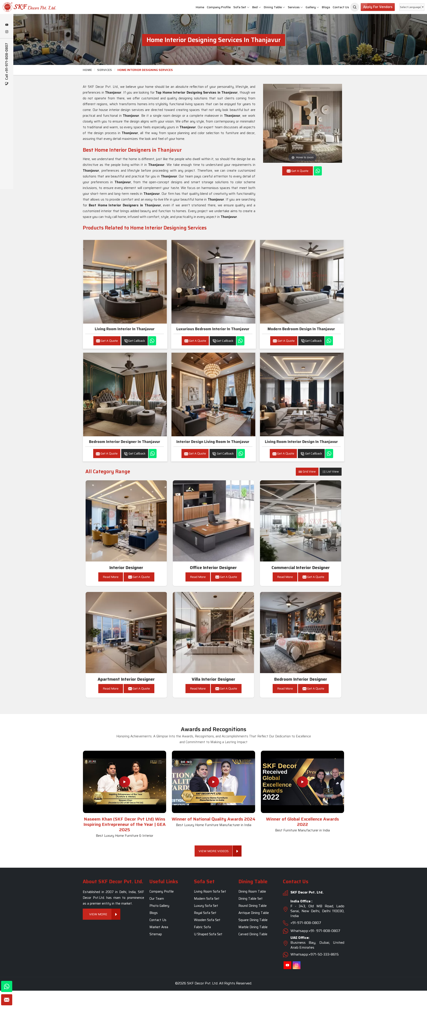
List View (332, 471)
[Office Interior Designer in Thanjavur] (213, 521)
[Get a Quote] (6, 999)
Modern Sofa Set (207, 898)
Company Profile (219, 7)
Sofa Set (239, 7)
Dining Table (273, 7)
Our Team (156, 898)
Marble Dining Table (253, 927)
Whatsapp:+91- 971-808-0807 (315, 931)
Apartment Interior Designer (126, 679)
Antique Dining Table (253, 912)
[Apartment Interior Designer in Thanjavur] (126, 632)
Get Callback (136, 340)
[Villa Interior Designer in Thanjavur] (213, 632)
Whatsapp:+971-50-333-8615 (314, 954)
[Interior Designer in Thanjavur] (126, 521)
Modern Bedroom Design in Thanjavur (301, 329)
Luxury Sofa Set (206, 905)
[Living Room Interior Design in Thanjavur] (302, 394)
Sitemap (155, 934)
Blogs (326, 7)
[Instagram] (6, 32)
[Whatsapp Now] (318, 170)
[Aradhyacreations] (354, 7)
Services (294, 7)
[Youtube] (6, 25)
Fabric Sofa (202, 927)
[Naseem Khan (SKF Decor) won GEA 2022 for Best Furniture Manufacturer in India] (302, 781)
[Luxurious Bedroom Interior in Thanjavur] (213, 282)
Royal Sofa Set (205, 912)
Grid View (309, 471)
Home (200, 7)
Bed (255, 7)
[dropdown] (248, 7)
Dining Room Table (252, 891)
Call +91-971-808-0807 (6, 62)
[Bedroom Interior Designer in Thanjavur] (125, 394)
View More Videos (214, 851)
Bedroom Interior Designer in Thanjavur (124, 441)
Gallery (311, 7)
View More (98, 914)
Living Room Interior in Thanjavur (125, 329)
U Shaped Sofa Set (208, 934)
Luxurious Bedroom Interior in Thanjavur (212, 329)
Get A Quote (109, 340)
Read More (111, 576)
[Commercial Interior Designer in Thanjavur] (300, 521)
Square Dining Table (253, 919)
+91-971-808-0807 (305, 922)
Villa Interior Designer (213, 679)
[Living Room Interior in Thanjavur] (125, 282)
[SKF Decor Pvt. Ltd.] (35, 7)
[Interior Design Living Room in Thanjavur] (213, 394)
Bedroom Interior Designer (300, 679)
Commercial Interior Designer (301, 567)
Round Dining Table (252, 905)
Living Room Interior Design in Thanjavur (301, 441)
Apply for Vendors (377, 7)
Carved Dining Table (252, 934)
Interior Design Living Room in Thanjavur (212, 441)
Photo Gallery (159, 905)
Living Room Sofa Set (210, 891)
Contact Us (341, 7)
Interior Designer (126, 567)
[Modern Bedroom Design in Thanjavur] (302, 282)
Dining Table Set (250, 898)
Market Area (158, 927)
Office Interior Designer (213, 567)
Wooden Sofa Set (207, 919)
